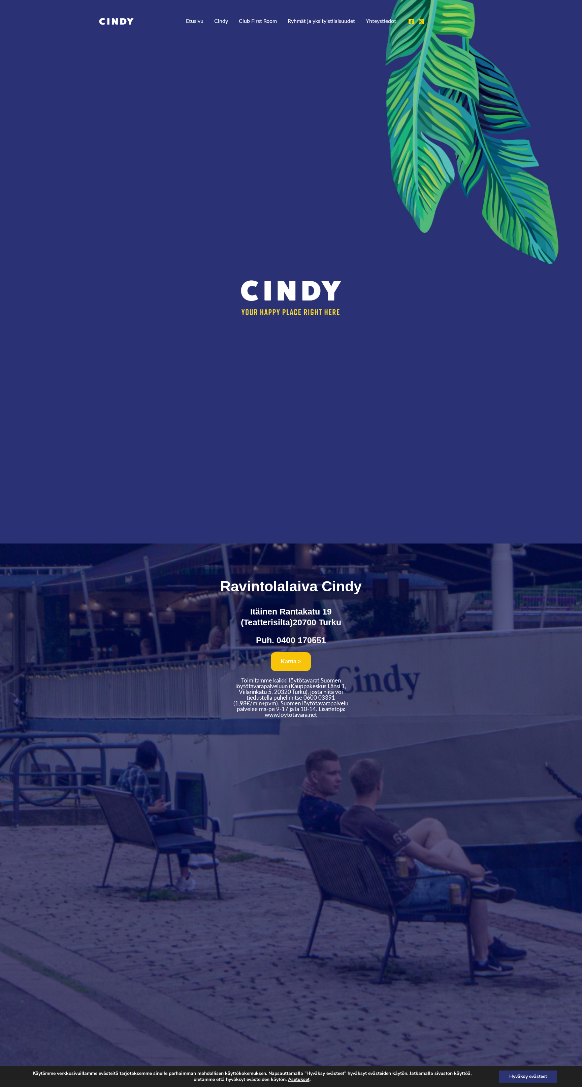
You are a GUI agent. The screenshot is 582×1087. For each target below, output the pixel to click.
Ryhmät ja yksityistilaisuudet (321, 21)
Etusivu (194, 21)
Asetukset (299, 1080)
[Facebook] (411, 22)
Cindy (221, 21)
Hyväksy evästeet (528, 1076)
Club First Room (258, 21)
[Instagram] (421, 22)
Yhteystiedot (381, 21)
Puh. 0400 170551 (291, 640)
